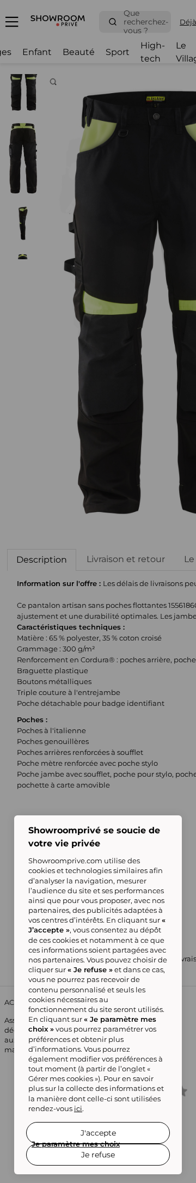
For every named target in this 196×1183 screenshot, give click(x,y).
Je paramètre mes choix (76, 1143)
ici (78, 1108)
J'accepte (98, 1133)
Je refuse (98, 1155)
